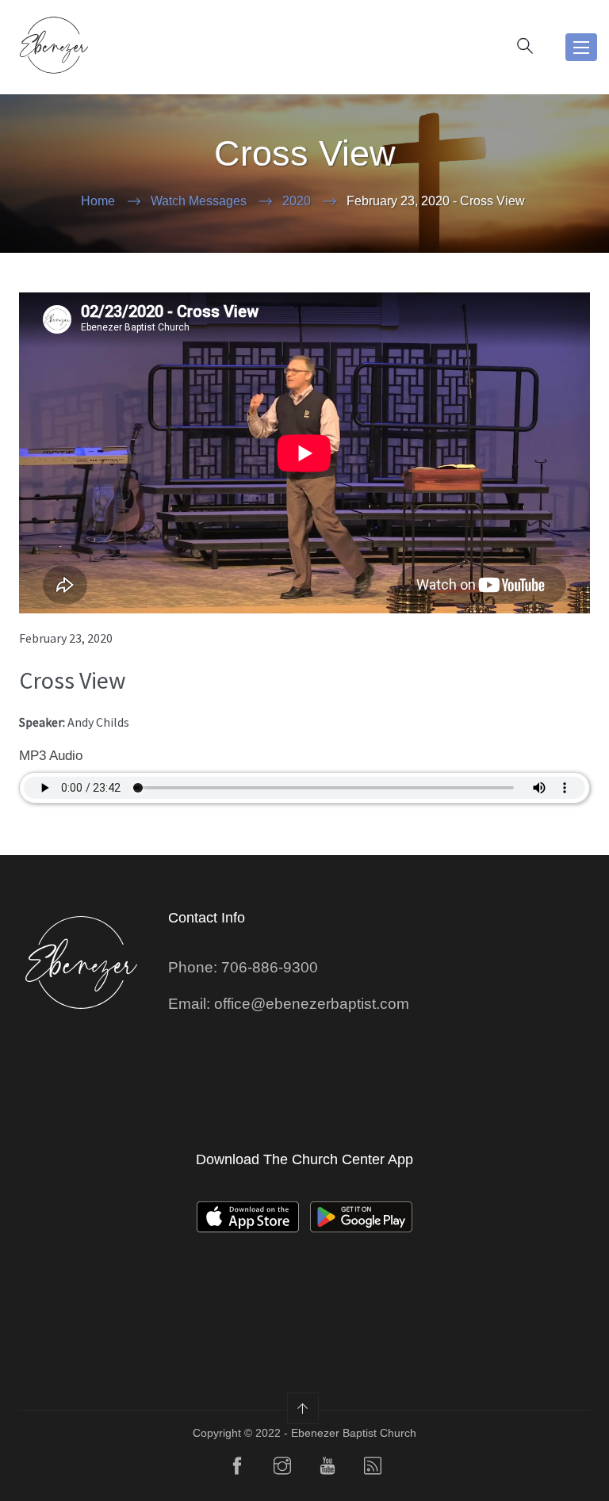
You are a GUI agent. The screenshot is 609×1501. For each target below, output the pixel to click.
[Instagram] (282, 1469)
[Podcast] (372, 1469)
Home (98, 201)
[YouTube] (327, 1469)
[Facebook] (237, 1469)
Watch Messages (199, 201)
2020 (296, 201)
